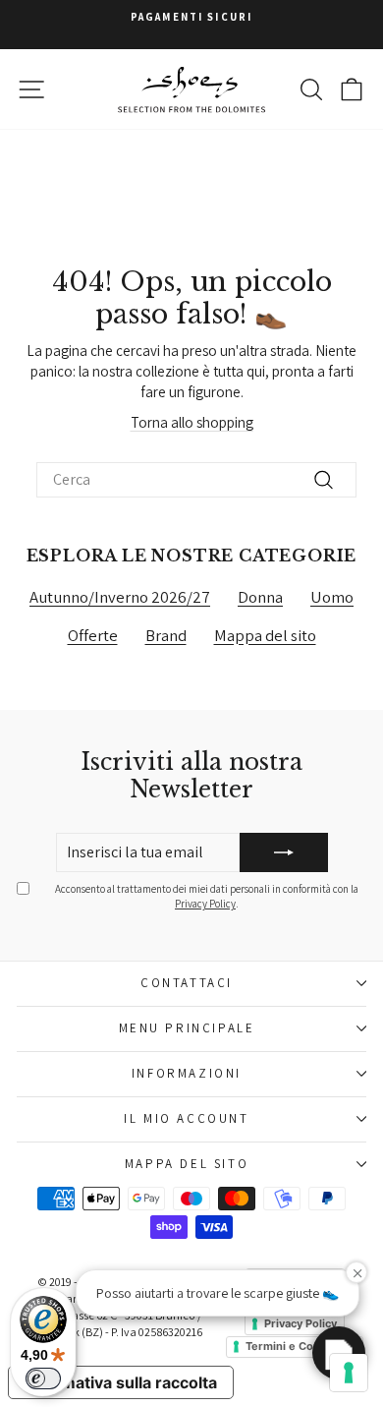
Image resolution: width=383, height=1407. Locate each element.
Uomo (332, 597)
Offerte (93, 635)
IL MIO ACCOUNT (186, 1118)
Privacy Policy (205, 903)
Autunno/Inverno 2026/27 (119, 597)
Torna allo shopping (192, 422)
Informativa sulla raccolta (121, 1382)
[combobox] (196, 480)
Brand (166, 635)
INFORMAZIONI (187, 1073)
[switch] (43, 1378)
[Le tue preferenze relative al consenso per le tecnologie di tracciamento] (348, 1372)
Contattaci (186, 982)
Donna (260, 597)
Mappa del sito (265, 635)
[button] (338, 1352)
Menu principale (187, 1028)
